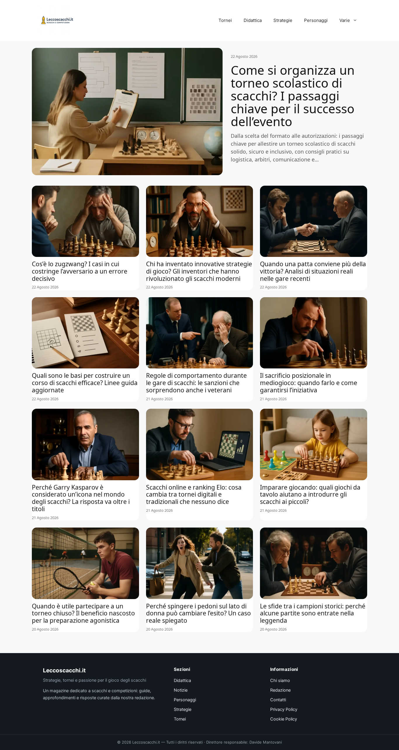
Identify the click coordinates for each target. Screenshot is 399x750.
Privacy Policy (283, 709)
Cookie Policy (283, 719)
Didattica (253, 20)
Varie (344, 20)
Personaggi (316, 20)
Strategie (282, 20)
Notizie (181, 690)
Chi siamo (280, 680)
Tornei (225, 20)
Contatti (278, 699)
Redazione (280, 690)
